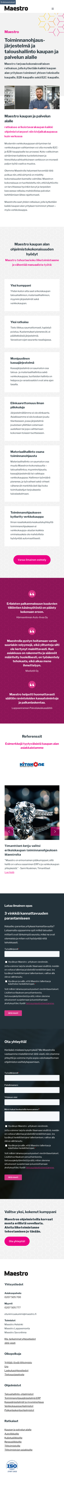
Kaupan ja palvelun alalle (17, 1429)
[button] (8, 831)
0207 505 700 (12, 1297)
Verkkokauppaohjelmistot (18, 1406)
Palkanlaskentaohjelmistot (19, 1410)
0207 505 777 (12, 1307)
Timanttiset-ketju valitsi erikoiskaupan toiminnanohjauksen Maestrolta (31, 850)
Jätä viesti (9, 1343)
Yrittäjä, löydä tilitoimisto (18, 1362)
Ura (6, 1366)
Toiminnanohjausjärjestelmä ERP (22, 1398)
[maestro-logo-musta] (16, 1272)
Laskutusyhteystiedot (16, 1370)
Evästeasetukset (8, 2)
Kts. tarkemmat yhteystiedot (20, 1339)
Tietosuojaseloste (14, 1374)
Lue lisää (9, 872)
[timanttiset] (32, 786)
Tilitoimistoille (12, 1445)
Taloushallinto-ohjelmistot (18, 1394)
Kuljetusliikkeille (13, 1437)
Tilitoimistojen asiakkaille (18, 1449)
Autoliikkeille (11, 1433)
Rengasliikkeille (13, 1441)
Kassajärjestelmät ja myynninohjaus (24, 1402)
